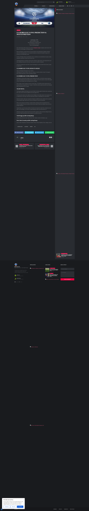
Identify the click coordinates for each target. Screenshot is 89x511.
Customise (7, 506)
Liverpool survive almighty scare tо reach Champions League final (66, 255)
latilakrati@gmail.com (61, 2)
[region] (13, 503)
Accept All (20, 506)
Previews (31, 126)
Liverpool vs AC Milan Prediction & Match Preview (25, 146)
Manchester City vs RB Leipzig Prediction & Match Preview (43, 146)
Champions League (20, 126)
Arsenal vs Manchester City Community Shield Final (54, 270)
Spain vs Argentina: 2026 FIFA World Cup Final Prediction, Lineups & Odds (54, 275)
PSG (34, 126)
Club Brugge (26, 126)
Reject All (13, 506)
